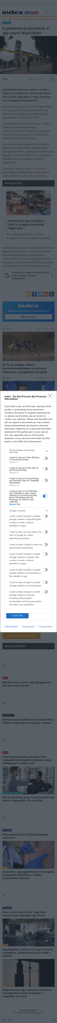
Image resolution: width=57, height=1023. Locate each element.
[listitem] (28, 451)
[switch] (45, 458)
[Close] (51, 397)
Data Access (28, 626)
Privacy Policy (45, 626)
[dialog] (28, 511)
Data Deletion (11, 626)
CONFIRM (17, 616)
